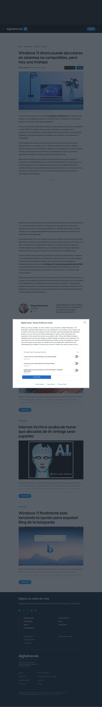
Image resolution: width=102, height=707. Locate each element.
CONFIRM (36, 377)
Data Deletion (39, 384)
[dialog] (51, 353)
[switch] (75, 356)
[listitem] (51, 352)
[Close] (85, 323)
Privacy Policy (62, 384)
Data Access (51, 384)
